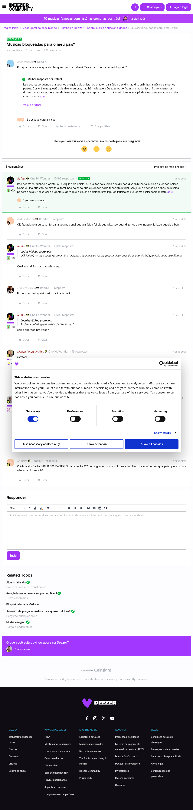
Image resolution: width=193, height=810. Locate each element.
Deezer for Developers (127, 763)
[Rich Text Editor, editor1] (96, 530)
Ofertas (13, 749)
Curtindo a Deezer (72, 27)
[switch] (75, 419)
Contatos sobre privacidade (166, 756)
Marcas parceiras (124, 778)
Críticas (13, 763)
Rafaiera (22, 460)
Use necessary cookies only (41, 444)
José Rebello (25, 61)
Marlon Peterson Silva (30, 351)
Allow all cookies (152, 444)
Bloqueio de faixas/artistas (22, 604)
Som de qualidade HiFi (56, 772)
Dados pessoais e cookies (165, 749)
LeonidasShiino (26, 288)
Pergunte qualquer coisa (21, 616)
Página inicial (11, 27)
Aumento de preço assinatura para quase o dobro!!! (38, 611)
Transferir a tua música (57, 751)
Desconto (14, 756)
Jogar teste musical (55, 787)
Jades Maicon (26, 219)
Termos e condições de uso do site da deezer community (81, 679)
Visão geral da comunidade (40, 27)
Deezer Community (89, 770)
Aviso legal (157, 763)
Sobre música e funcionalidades (107, 27)
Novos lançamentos (90, 751)
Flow (47, 736)
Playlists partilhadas (55, 780)
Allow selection (97, 444)
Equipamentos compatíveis (59, 794)
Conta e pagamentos (19, 626)
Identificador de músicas (57, 744)
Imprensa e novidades (127, 736)
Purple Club (85, 778)
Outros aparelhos (17, 598)
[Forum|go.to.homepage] (21, 7)
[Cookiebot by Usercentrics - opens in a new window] (162, 364)
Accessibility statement (134, 679)
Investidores (122, 770)
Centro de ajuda (17, 770)
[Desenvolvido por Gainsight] (96, 671)
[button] (4, 7)
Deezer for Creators (126, 756)
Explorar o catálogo (89, 736)
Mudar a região (15, 622)
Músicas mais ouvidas (91, 744)
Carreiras (120, 785)
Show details (162, 432)
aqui (42, 96)
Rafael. (21, 178)
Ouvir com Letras (53, 758)
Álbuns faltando (16, 582)
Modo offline (51, 765)
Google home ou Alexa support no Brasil (31, 593)
